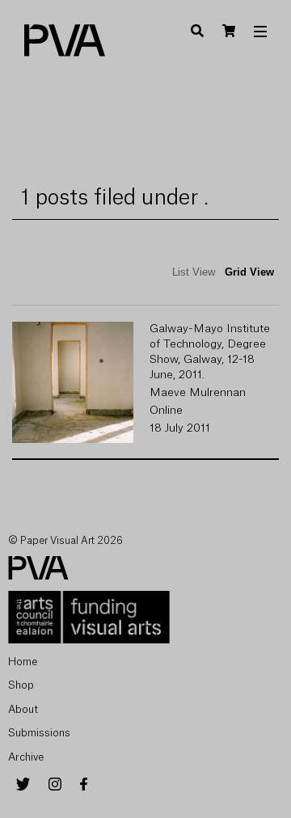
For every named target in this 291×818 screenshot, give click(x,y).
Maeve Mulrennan (198, 392)
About (23, 709)
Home (22, 661)
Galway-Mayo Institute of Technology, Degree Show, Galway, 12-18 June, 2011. (210, 352)
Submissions (39, 732)
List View (193, 272)
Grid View (249, 272)
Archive (26, 757)
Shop (21, 685)
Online (166, 410)
